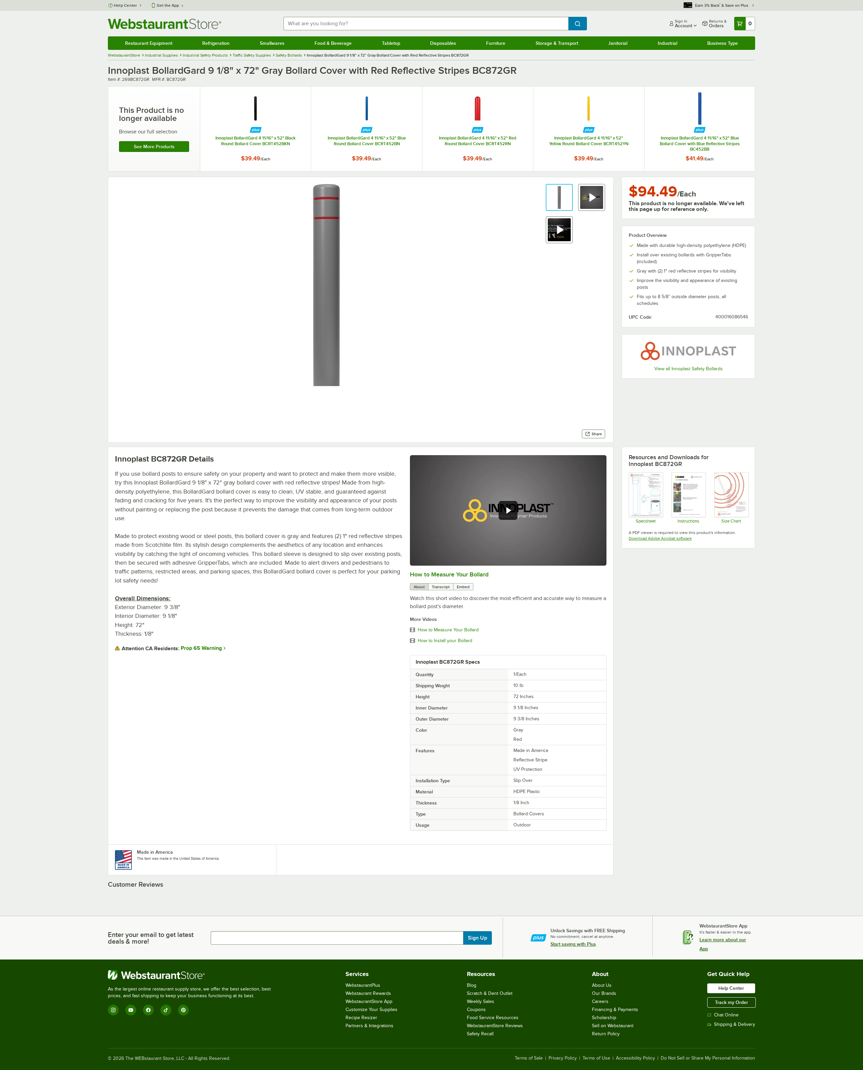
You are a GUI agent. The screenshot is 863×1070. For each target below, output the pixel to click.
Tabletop (391, 43)
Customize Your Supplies (371, 1009)
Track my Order (731, 1002)
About (419, 587)
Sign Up (477, 938)
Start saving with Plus (573, 944)
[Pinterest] (183, 1010)
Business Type (722, 43)
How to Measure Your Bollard (449, 574)
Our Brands (604, 993)
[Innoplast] (688, 351)
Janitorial (617, 43)
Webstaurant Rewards (368, 993)
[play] (508, 510)
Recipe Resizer (361, 1017)
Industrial (667, 43)
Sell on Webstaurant (612, 1025)
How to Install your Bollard (445, 640)
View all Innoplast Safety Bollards (688, 368)
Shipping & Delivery (734, 1024)
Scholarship (604, 1017)
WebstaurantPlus (363, 985)
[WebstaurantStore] (192, 975)
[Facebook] (148, 1010)
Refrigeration (216, 43)
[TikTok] (165, 1010)
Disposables (443, 43)
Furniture (495, 43)
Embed (463, 587)
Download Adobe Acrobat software (660, 538)
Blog (471, 985)
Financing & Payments (615, 1009)
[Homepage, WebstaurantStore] (164, 24)
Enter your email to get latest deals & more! (151, 938)
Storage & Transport (557, 43)
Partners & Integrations (369, 1025)
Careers (600, 1001)
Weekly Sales (480, 1001)
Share (597, 434)
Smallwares (272, 43)
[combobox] (426, 23)
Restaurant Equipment (148, 43)
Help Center (125, 5)
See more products (154, 146)
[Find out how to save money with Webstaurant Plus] (256, 130)
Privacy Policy (562, 1058)
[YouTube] (130, 1010)
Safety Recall (480, 1033)
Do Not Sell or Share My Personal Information (708, 1058)
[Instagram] (113, 1010)
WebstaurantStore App (369, 1001)
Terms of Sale (529, 1058)
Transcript (441, 587)
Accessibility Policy (635, 1058)
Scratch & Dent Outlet (489, 993)
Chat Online (726, 1014)
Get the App (168, 5)
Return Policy (606, 1033)
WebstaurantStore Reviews (495, 1025)
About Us (602, 985)
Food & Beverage (333, 43)
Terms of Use (596, 1058)
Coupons (476, 1009)
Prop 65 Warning (201, 648)
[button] (559, 197)
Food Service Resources (492, 1017)
